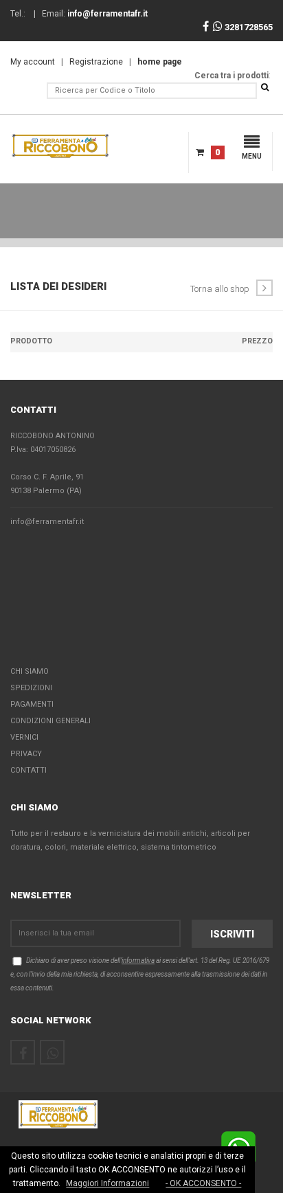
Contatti (28, 770)
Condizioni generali (50, 720)
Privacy (26, 753)
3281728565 (248, 27)
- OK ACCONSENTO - (203, 1183)
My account (32, 62)
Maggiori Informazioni (107, 1183)
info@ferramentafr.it (47, 521)
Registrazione (96, 62)
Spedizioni (31, 687)
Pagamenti (32, 704)
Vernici (24, 737)
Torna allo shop (219, 289)
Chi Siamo (29, 671)
